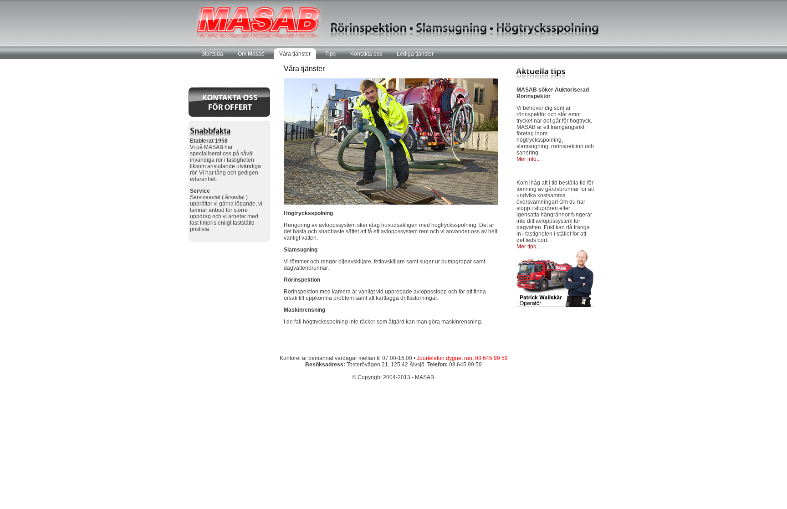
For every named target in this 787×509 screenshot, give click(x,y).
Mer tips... (528, 246)
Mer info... (528, 159)
